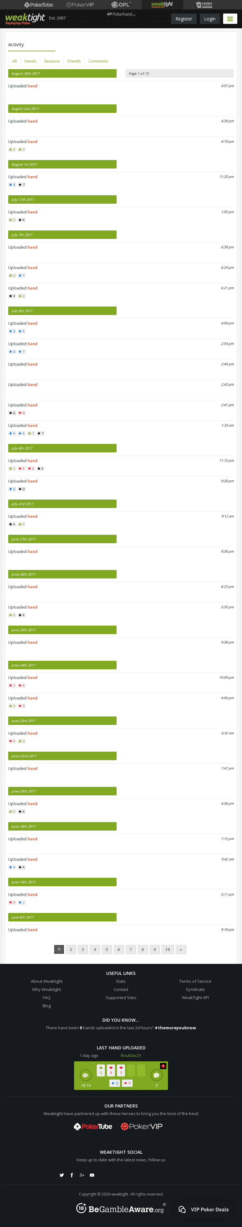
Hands (30, 61)
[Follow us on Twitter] (62, 1175)
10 (167, 949)
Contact (121, 989)
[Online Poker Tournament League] (121, 4)
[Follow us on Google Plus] (82, 1175)
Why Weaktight (46, 989)
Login (210, 19)
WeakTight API (195, 997)
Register (184, 19)
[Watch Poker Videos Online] (38, 4)
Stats (121, 981)
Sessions (52, 61)
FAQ (46, 997)
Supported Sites (121, 997)
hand (32, 86)
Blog (47, 1006)
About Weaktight (46, 981)
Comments (98, 61)
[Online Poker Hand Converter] (162, 4)
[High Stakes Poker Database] (203, 4)
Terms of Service (195, 981)
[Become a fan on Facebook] (72, 1175)
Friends (74, 61)
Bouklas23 (131, 1055)
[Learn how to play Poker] (80, 4)
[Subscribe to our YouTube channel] (92, 1175)
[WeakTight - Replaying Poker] (25, 19)
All (14, 61)
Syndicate (195, 989)
